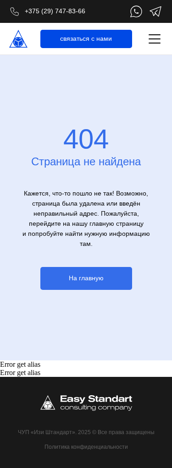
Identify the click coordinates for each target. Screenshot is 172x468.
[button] (86, 39)
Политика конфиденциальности (86, 447)
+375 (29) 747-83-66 (55, 11)
